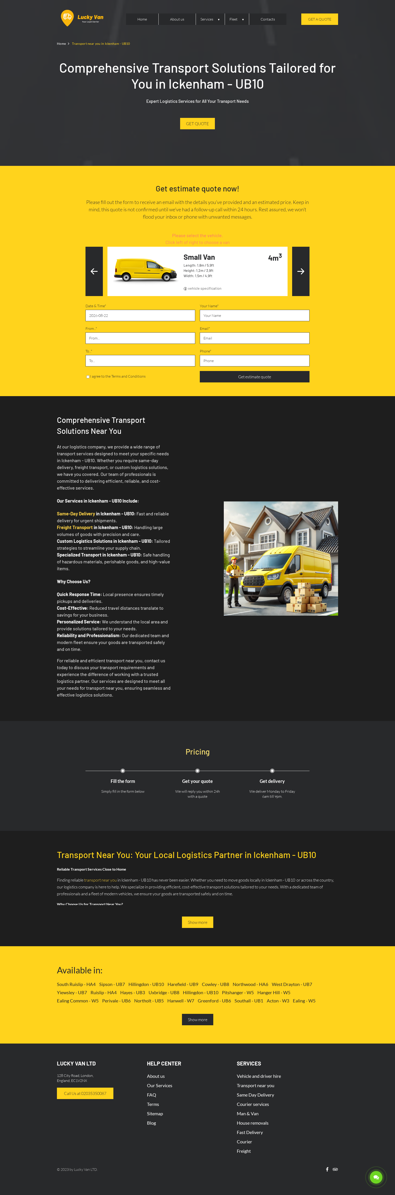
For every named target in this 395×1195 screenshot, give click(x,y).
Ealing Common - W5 (78, 1000)
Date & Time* (95, 306)
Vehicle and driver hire (259, 1076)
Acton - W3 (278, 1000)
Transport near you (255, 1085)
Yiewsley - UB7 (72, 992)
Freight (244, 1151)
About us (177, 19)
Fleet (234, 19)
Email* (205, 328)
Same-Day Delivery (76, 513)
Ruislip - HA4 (104, 992)
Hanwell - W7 (180, 1000)
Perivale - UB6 (116, 1000)
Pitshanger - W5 (238, 992)
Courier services (253, 1104)
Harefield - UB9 (183, 984)
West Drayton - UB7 (292, 984)
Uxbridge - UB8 (164, 992)
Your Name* (209, 306)
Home (142, 19)
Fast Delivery (250, 1132)
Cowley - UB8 (215, 984)
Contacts (268, 19)
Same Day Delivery (255, 1094)
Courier (244, 1141)
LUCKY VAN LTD (76, 1063)
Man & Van (248, 1113)
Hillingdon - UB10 (146, 984)
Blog (151, 1123)
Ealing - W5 (304, 1000)
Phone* (205, 351)
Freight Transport (75, 527)
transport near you (100, 879)
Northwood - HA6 (250, 984)
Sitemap (155, 1113)
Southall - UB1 (249, 1000)
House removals (253, 1123)
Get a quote (319, 19)
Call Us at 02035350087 (85, 1093)
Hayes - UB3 (132, 992)
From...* (91, 328)
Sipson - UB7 (112, 984)
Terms (153, 1104)
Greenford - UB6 (214, 1000)
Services (206, 19)
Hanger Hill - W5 (274, 992)
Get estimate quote (254, 376)
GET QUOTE (197, 123)
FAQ (151, 1094)
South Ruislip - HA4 (76, 984)
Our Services (159, 1085)
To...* (88, 351)
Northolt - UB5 (149, 1000)
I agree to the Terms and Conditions (118, 376)
